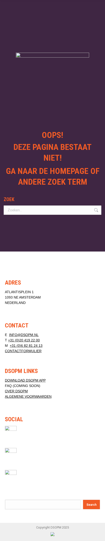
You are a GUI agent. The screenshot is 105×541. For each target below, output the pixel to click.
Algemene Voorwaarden (28, 396)
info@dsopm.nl (24, 335)
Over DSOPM (16, 391)
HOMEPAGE (69, 171)
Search (91, 504)
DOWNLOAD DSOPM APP (25, 380)
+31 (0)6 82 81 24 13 (26, 346)
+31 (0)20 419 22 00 (24, 340)
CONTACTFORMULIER (23, 351)
